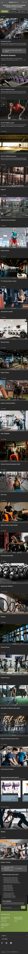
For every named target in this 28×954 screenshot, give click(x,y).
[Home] (13, 2)
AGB (8, 951)
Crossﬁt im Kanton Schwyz (8, 887)
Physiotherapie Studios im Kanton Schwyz (11, 880)
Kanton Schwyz (13, 11)
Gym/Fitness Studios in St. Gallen (9, 897)
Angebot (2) (23, 11)
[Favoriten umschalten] (25, 2)
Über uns (15, 920)
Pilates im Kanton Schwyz (8, 885)
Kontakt (2, 927)
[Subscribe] (23, 907)
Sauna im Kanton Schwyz (8, 889)
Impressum (4, 951)
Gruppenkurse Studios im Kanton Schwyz (11, 878)
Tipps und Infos (4, 920)
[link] (11, 793)
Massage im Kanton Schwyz (8, 888)
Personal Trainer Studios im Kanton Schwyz (11, 881)
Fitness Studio (4, 11)
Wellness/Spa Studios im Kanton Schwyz (11, 879)
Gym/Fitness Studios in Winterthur (10, 896)
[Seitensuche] (23, 2)
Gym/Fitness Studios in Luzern (9, 895)
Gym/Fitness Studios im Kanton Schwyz (10, 877)
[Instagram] (6, 942)
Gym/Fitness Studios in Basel (9, 892)
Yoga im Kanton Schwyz (8, 886)
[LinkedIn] (11, 942)
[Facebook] (2, 942)
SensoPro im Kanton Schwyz (9, 890)
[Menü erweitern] (2, 2)
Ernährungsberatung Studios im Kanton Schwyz (12, 882)
